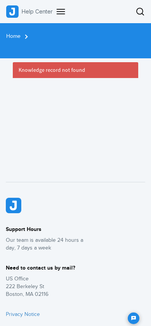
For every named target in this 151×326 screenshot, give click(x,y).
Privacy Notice (23, 314)
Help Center (37, 11)
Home (13, 36)
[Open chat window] (133, 318)
